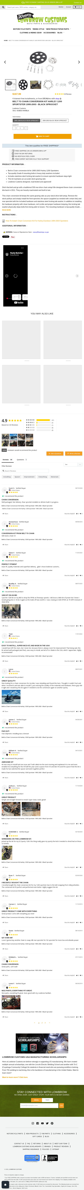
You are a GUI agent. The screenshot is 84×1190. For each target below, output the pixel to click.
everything (43, 477)
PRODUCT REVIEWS (61, 1146)
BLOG (47, 1136)
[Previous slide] (7, 276)
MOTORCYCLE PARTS (15, 1134)
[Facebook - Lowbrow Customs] (37, 1123)
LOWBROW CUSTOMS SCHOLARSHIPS (27, 1146)
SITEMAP (55, 1149)
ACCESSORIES (69, 1134)
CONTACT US (19, 1143)
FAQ (28, 1143)
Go (61, 1105)
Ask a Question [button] (56, 454)
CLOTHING (57, 1134)
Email (36, 1100)
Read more (6, 210)
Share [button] (6, 514)
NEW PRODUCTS (32, 1134)
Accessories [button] (50, 33)
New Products (53, 29)
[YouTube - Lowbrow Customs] (42, 1123)
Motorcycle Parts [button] (22, 29)
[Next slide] (77, 276)
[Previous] (5, 62)
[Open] (5, 1184)
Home (6, 40)
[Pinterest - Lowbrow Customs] (52, 1123)
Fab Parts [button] (64, 29)
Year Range (16, 116)
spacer (17, 477)
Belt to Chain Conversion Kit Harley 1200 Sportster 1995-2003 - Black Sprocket (27, 506)
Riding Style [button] (39, 29)
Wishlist (61, 7)
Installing (7, 477)
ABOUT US (47, 1143)
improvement (29, 477)
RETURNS (37, 1143)
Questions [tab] (20, 460)
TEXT (48, 1100)
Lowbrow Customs (19, 108)
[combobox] (23, 7)
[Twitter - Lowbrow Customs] (47, 1123)
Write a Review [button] (75, 454)
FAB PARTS (46, 1134)
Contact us (77, 2)
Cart (78, 7)
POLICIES (45, 1149)
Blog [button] (60, 33)
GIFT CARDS (37, 1136)
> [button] (49, 1023)
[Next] (78, 62)
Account (68, 7)
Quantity (15, 125)
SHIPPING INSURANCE (31, 1149)
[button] (77, 514)
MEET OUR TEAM (60, 1143)
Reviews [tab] (6, 460)
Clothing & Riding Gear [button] (31, 33)
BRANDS (47, 1146)
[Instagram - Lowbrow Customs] (33, 1123)
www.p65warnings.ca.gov (41, 232)
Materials (54, 477)
